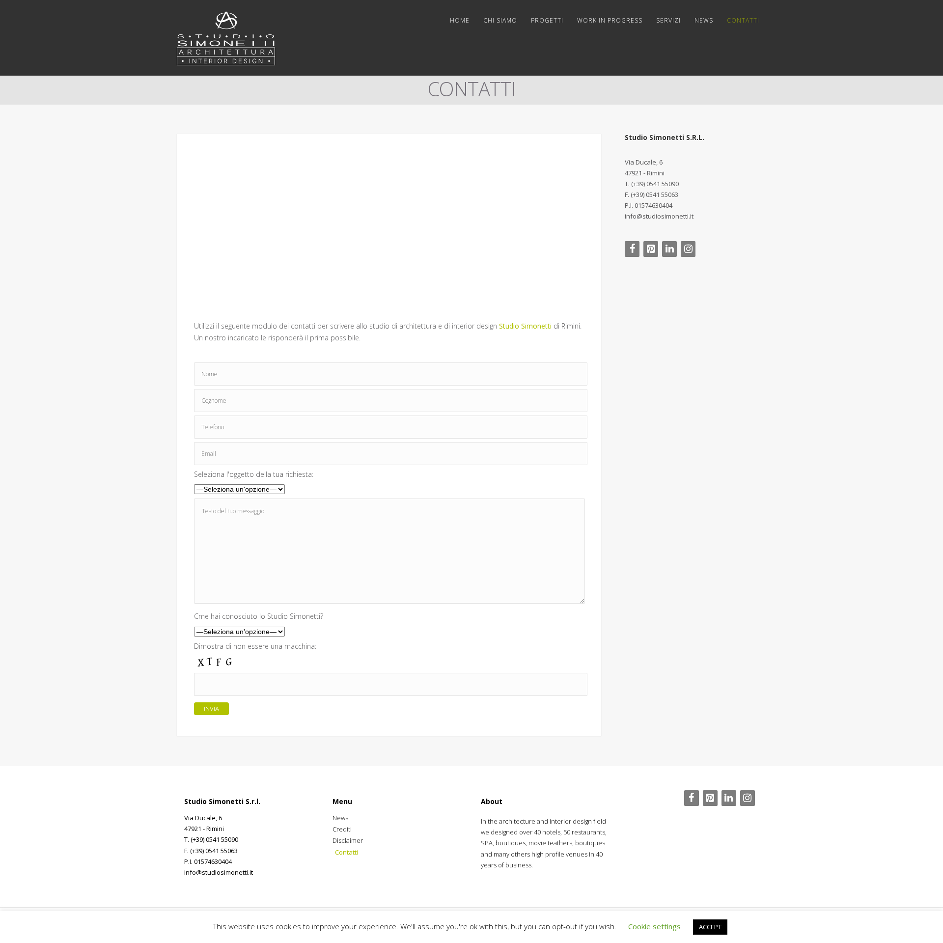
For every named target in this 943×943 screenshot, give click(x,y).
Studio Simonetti (525, 326)
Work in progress (609, 20)
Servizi (668, 20)
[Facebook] (632, 249)
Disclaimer (348, 840)
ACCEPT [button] (710, 926)
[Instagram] (688, 249)
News (703, 20)
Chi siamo (500, 20)
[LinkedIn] (669, 249)
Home (460, 20)
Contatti (743, 20)
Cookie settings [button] (654, 926)
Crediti (342, 829)
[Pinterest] (650, 249)
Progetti (547, 20)
